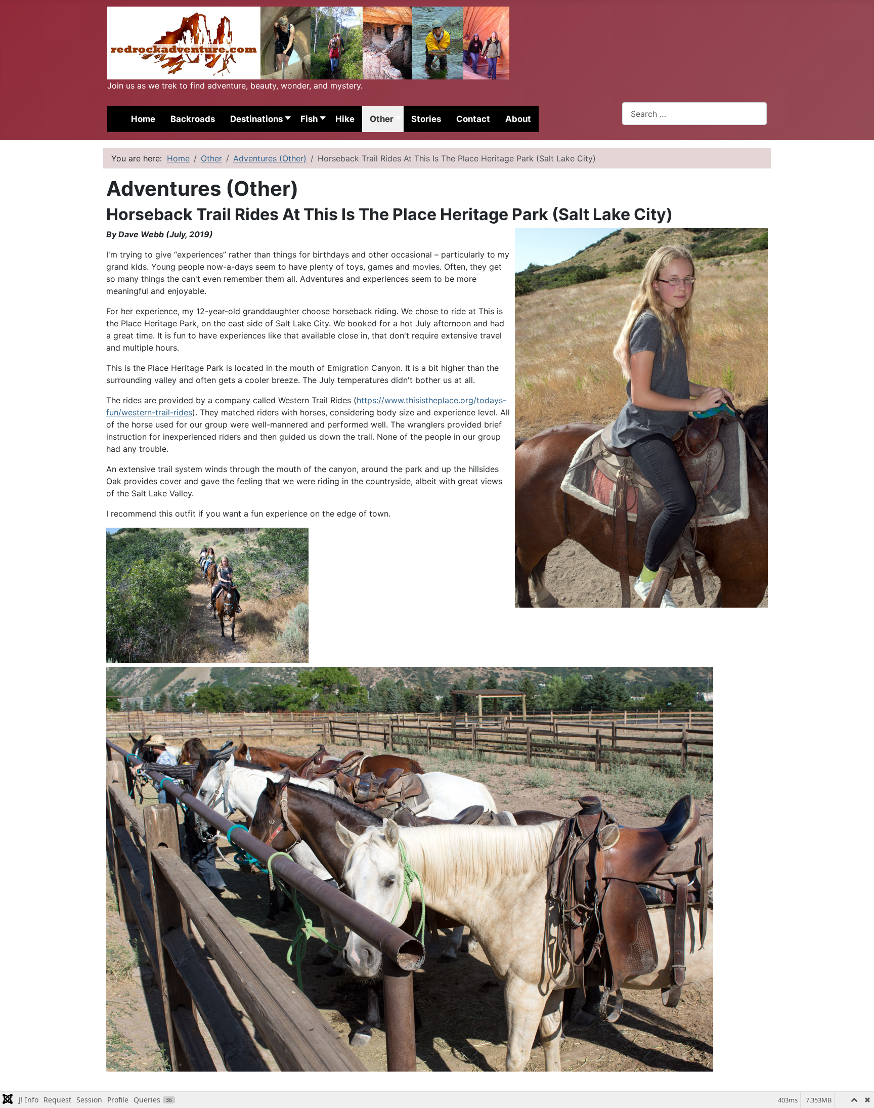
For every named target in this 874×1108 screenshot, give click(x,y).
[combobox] (694, 113)
